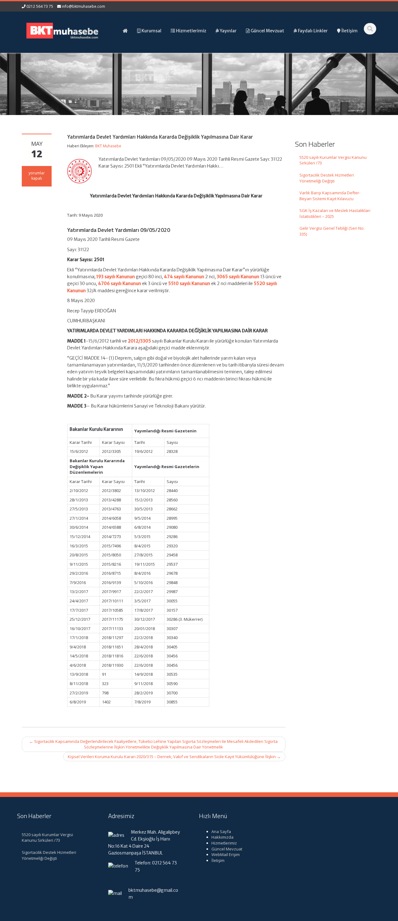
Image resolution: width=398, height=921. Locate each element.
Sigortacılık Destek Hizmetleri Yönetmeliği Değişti (326, 178)
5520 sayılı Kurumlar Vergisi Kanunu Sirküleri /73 (333, 160)
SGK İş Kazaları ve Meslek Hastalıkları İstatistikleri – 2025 (334, 213)
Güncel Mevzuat (226, 849)
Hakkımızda (222, 837)
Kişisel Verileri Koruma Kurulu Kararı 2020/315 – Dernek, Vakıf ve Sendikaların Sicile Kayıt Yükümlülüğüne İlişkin (174, 756)
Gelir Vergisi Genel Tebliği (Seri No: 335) (331, 231)
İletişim (217, 860)
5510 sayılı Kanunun (189, 283)
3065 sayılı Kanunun (238, 276)
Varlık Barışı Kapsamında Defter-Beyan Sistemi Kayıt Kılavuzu (329, 195)
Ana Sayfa (221, 831)
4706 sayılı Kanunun (119, 283)
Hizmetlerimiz (224, 843)
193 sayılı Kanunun (115, 276)
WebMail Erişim (225, 854)
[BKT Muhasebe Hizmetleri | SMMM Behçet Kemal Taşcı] (62, 30)
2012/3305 (139, 341)
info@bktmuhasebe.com (83, 6)
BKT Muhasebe (108, 146)
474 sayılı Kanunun (184, 276)
